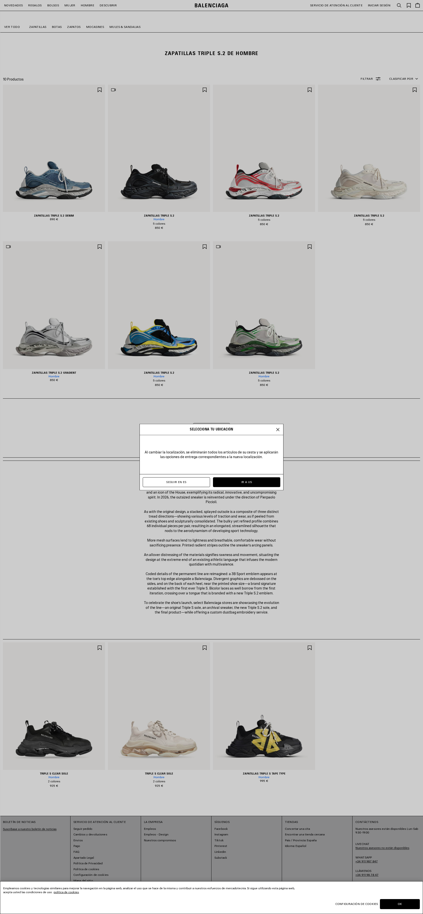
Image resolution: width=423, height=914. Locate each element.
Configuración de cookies (356, 904)
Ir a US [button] (246, 482)
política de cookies (66, 892)
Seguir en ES (176, 482)
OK (400, 904)
